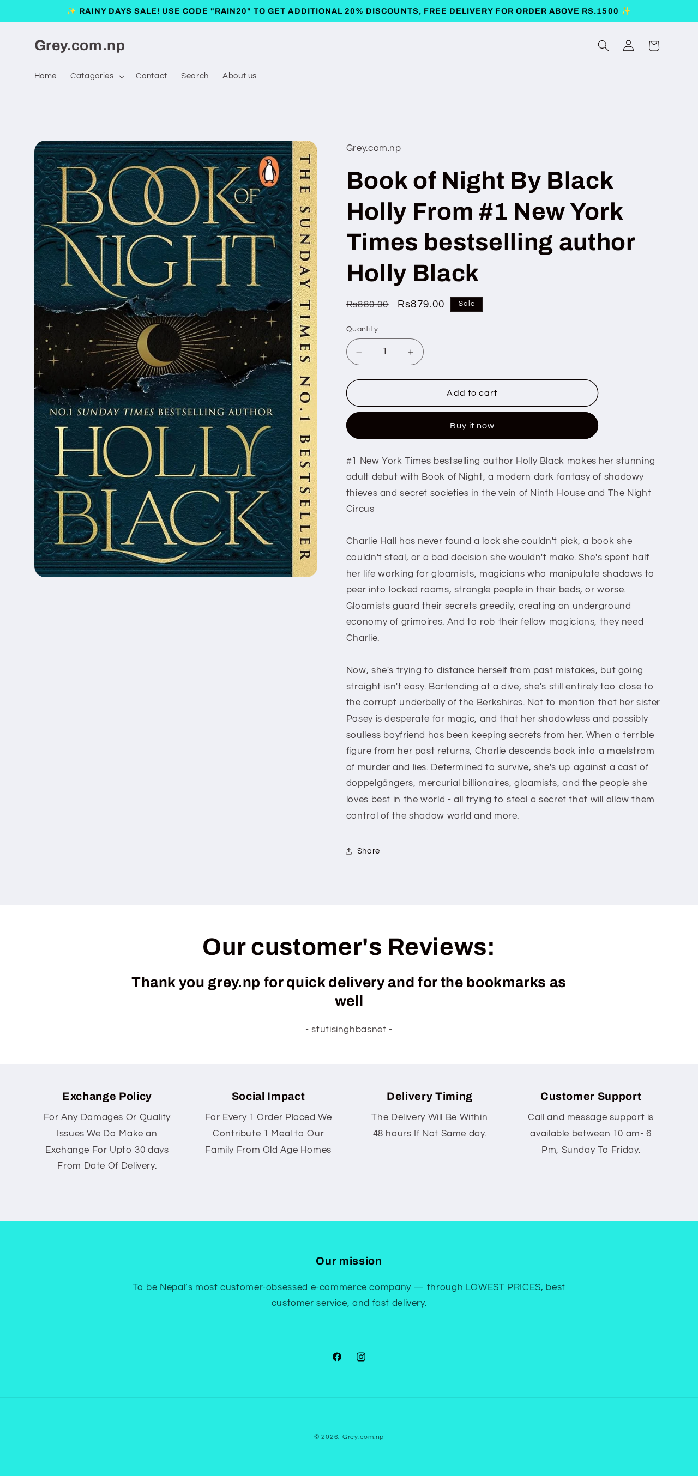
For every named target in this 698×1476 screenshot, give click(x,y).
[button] (96, 76)
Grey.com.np (363, 1437)
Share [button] (368, 851)
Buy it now (472, 425)
